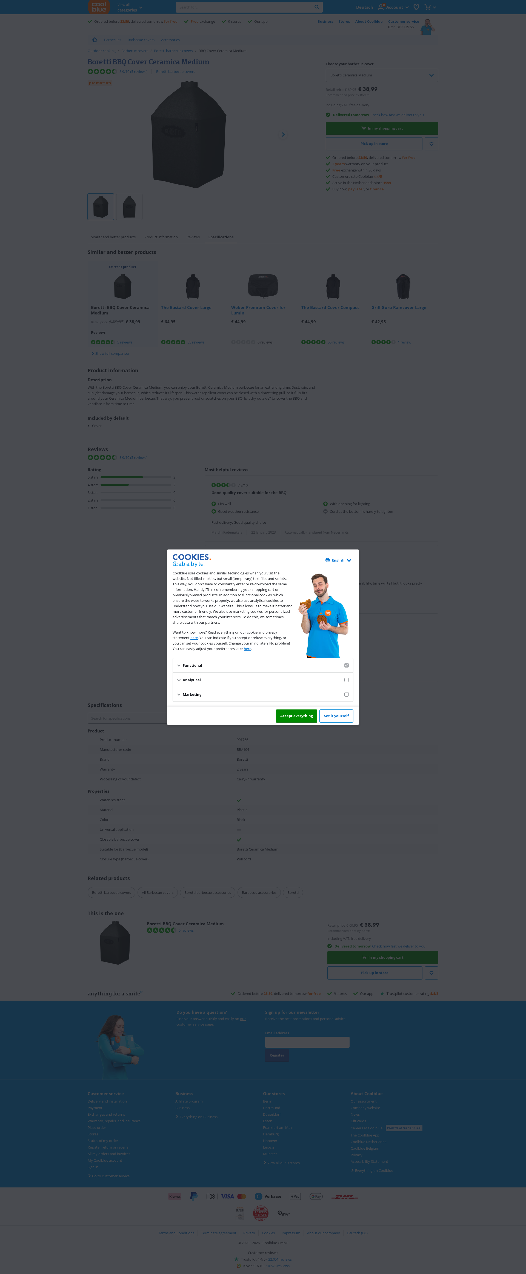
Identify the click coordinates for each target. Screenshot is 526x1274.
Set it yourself (336, 715)
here (194, 637)
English (338, 560)
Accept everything (296, 715)
